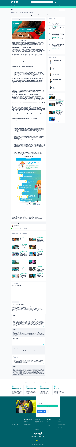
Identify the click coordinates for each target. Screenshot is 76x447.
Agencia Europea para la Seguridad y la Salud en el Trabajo (21, 107)
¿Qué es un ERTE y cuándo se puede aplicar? (23, 276)
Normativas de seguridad (19, 12)
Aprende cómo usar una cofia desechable (23, 269)
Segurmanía (30, 207)
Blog (12, 9)
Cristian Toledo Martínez (54, 46)
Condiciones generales (27, 424)
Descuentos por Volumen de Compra (51, 423)
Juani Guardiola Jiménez (57, 73)
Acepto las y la (46, 409)
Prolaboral (12, 12)
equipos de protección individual (30, 49)
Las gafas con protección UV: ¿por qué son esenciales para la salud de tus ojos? (40, 276)
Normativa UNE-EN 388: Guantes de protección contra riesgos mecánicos (58, 34)
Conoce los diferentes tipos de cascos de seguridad (23, 239)
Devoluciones (48, 425)
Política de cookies (27, 426)
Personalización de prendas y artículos (39, 422)
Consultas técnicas (37, 427)
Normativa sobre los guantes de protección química (59, 118)
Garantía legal (26, 421)
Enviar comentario (16, 301)
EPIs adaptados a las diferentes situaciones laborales (22, 91)
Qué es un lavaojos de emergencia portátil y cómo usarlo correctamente (40, 247)
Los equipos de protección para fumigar (22, 261)
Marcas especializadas (50, 427)
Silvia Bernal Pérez (54, 24)
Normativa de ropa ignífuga (59, 97)
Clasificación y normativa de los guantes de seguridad (57, 23)
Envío (47, 421)
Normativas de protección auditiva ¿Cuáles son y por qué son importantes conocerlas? (59, 104)
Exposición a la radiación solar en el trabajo (40, 254)
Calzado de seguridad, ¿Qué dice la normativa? (57, 39)
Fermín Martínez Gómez (57, 66)
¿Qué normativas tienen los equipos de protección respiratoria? (58, 50)
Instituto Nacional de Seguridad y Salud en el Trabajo (36, 109)
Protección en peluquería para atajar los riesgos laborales (23, 254)
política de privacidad (21, 304)
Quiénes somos (37, 429)
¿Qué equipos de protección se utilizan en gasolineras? (40, 269)
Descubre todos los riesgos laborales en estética (40, 261)
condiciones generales (44, 409)
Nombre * (13, 287)
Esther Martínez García (57, 79)
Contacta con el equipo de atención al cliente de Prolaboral (38, 425)
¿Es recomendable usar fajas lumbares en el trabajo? (23, 246)
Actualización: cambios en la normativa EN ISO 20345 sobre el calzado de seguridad (58, 28)
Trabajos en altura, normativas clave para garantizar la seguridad (58, 45)
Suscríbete (48, 406)
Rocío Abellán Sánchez (57, 85)
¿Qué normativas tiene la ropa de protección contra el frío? (60, 112)
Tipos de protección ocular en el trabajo (40, 240)
